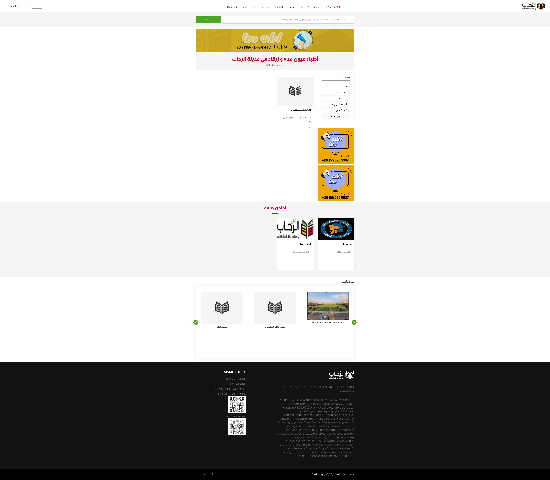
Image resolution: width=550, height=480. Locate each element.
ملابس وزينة (313, 7)
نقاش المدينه (344, 244)
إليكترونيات (278, 7)
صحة (255, 7)
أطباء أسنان (342, 92)
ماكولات (327, 7)
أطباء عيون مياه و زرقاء (299, 127)
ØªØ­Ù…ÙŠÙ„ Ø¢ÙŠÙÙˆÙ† (234, 416)
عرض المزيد (336, 116)
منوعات (265, 7)
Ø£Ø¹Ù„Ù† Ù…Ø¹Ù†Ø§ (236, 379)
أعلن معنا (305, 244)
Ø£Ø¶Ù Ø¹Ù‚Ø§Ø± (237, 384)
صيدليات (344, 98)
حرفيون (245, 7)
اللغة (27, 6)
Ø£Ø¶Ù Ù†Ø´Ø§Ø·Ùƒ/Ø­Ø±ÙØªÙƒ (230, 389)
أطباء (345, 86)
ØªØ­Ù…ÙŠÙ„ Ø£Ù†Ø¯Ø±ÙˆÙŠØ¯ (231, 394)
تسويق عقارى (231, 7)
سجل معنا (14, 6)
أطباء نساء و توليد (340, 104)
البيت (301, 7)
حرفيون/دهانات (342, 252)
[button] (321, 7)
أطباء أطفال (342, 110)
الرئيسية (336, 7)
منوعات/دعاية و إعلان (300, 252)
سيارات (291, 7)
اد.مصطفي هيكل (301, 109)
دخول (37, 6)
